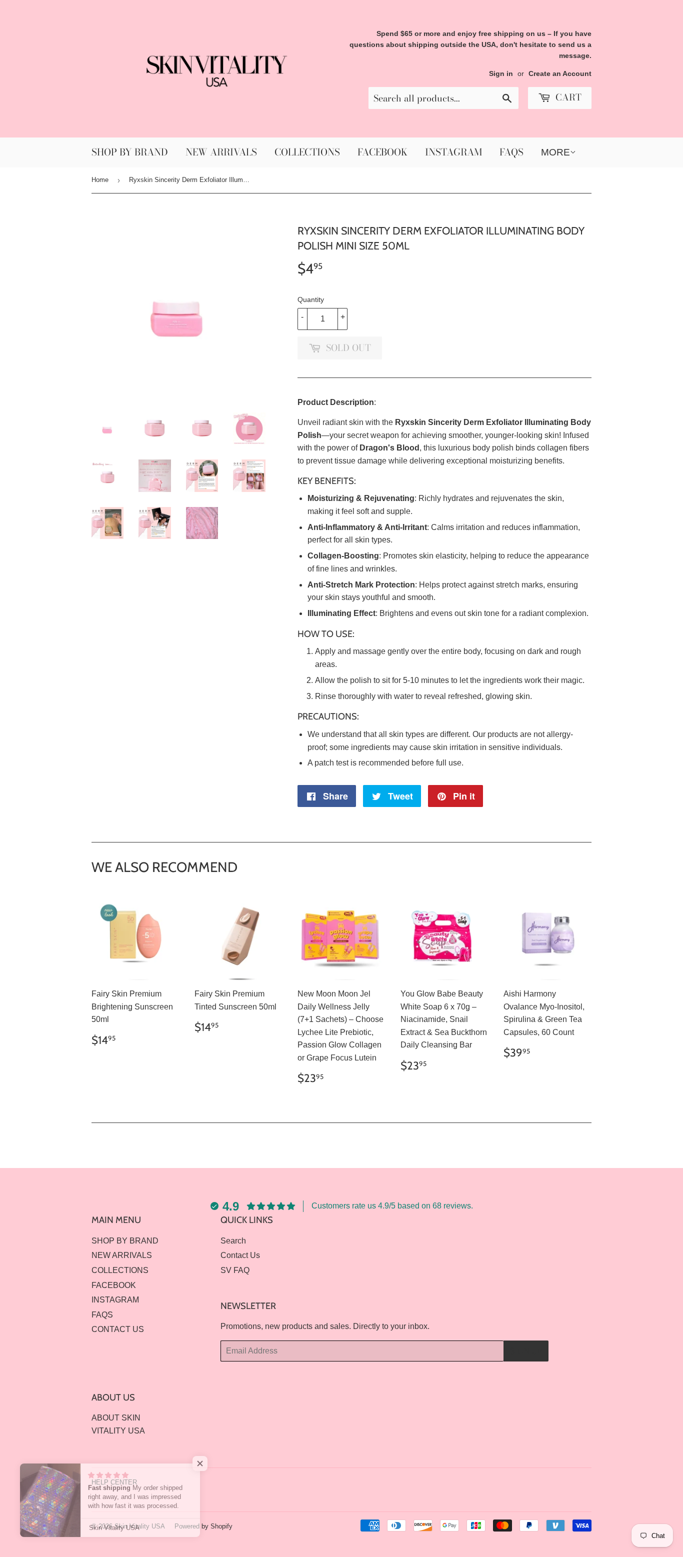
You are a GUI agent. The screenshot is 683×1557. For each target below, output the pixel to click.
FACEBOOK (383, 152)
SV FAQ (235, 1270)
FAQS (512, 152)
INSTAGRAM (453, 152)
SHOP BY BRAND (130, 152)
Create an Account (560, 74)
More (555, 152)
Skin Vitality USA (139, 1526)
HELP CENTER (114, 1482)
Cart (567, 97)
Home (100, 180)
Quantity (311, 300)
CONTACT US (118, 1329)
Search (233, 1240)
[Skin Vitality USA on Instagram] (581, 1482)
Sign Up (526, 1351)
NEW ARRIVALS (221, 152)
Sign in (501, 74)
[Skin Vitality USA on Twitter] (547, 1482)
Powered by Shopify (203, 1526)
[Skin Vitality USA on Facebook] (564, 1482)
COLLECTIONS (307, 152)
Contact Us (240, 1255)
